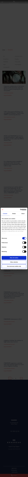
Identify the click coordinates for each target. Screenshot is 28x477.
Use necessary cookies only (14, 266)
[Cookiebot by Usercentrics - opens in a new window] (20, 210)
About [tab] (23, 213)
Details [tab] (14, 213)
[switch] (24, 243)
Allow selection (14, 262)
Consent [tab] (5, 213)
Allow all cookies (14, 257)
